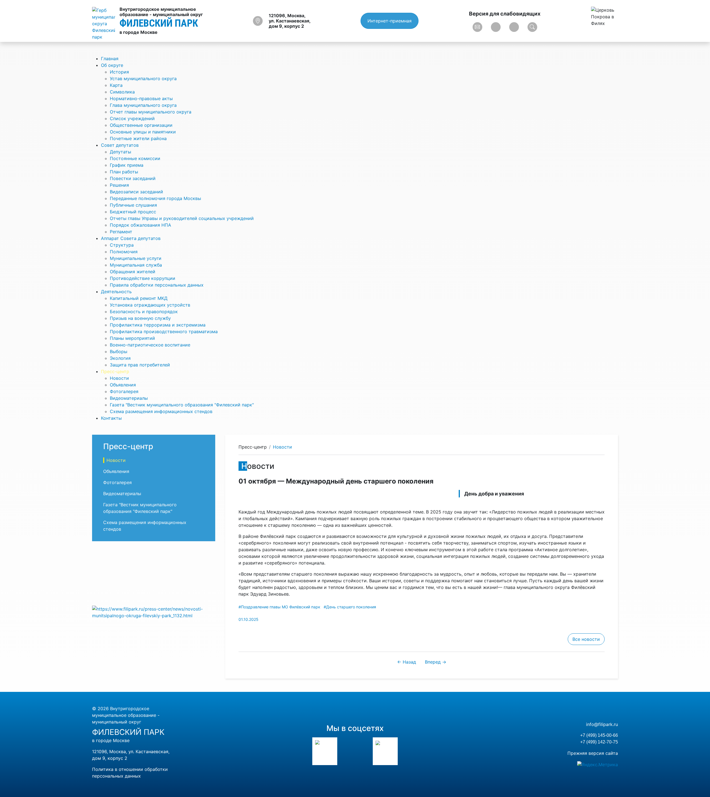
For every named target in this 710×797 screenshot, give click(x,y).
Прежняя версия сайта (592, 753)
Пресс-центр (115, 371)
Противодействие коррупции (142, 278)
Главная (109, 58)
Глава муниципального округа (143, 105)
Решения (119, 185)
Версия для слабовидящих (505, 14)
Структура (122, 245)
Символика (122, 92)
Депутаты (120, 152)
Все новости (586, 639)
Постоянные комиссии (135, 158)
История (119, 72)
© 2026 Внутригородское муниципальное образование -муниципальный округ (125, 715)
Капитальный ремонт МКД (139, 298)
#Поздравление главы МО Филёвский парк (279, 606)
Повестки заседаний (133, 178)
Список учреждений (132, 118)
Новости (119, 378)
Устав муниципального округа (143, 78)
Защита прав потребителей (140, 365)
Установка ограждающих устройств (150, 305)
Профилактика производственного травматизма (164, 331)
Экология (120, 358)
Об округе (112, 65)
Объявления (123, 385)
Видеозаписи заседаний (136, 191)
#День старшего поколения (350, 606)
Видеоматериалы (129, 398)
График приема (126, 165)
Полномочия (124, 251)
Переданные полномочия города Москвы (155, 198)
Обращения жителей (132, 271)
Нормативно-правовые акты (141, 98)
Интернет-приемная (389, 21)
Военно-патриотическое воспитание (150, 345)
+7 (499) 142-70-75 (599, 742)
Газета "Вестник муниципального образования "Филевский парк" (182, 405)
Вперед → (435, 662)
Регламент (121, 231)
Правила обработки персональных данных (157, 285)
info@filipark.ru (602, 724)
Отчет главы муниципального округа (150, 112)
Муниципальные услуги (135, 258)
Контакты (111, 418)
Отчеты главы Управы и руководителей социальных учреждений (182, 218)
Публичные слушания (133, 205)
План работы (124, 171)
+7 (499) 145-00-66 (599, 735)
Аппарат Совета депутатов (131, 238)
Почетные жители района (138, 138)
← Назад (406, 662)
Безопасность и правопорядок (144, 311)
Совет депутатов (120, 145)
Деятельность (116, 291)
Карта (116, 85)
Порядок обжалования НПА (140, 225)
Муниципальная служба (136, 265)
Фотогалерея (124, 391)
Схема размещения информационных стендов (161, 411)
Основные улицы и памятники (143, 132)
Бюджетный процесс (133, 211)
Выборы (118, 351)
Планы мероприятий (132, 338)
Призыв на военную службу (140, 318)
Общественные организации (141, 125)
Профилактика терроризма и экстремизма (158, 325)
